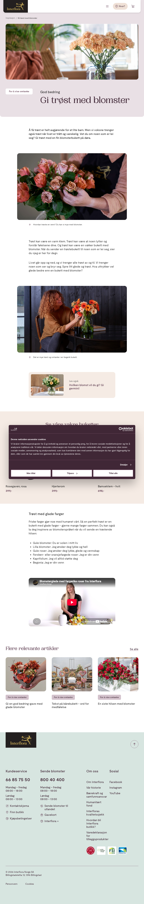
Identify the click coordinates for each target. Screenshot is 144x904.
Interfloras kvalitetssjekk (95, 813)
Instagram (115, 787)
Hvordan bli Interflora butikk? (93, 823)
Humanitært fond (93, 804)
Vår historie (93, 787)
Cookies (29, 884)
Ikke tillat (31, 473)
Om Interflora (95, 782)
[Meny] (108, 6)
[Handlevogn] (133, 6)
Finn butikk (17, 812)
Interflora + (51, 821)
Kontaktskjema (19, 805)
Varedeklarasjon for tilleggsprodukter (97, 836)
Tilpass (70, 473)
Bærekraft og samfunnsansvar (96, 795)
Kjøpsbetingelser (21, 818)
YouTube (114, 793)
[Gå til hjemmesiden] (15, 6)
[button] (134, 744)
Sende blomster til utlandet (56, 807)
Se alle (134, 649)
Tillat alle (113, 473)
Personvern (11, 884)
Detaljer (124, 464)
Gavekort (50, 814)
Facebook (115, 782)
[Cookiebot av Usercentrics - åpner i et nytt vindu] (121, 429)
